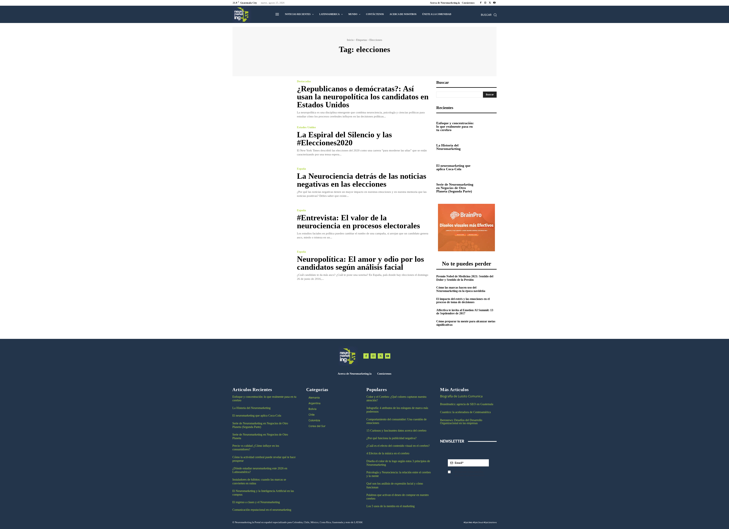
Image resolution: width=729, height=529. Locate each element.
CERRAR (577, 245)
